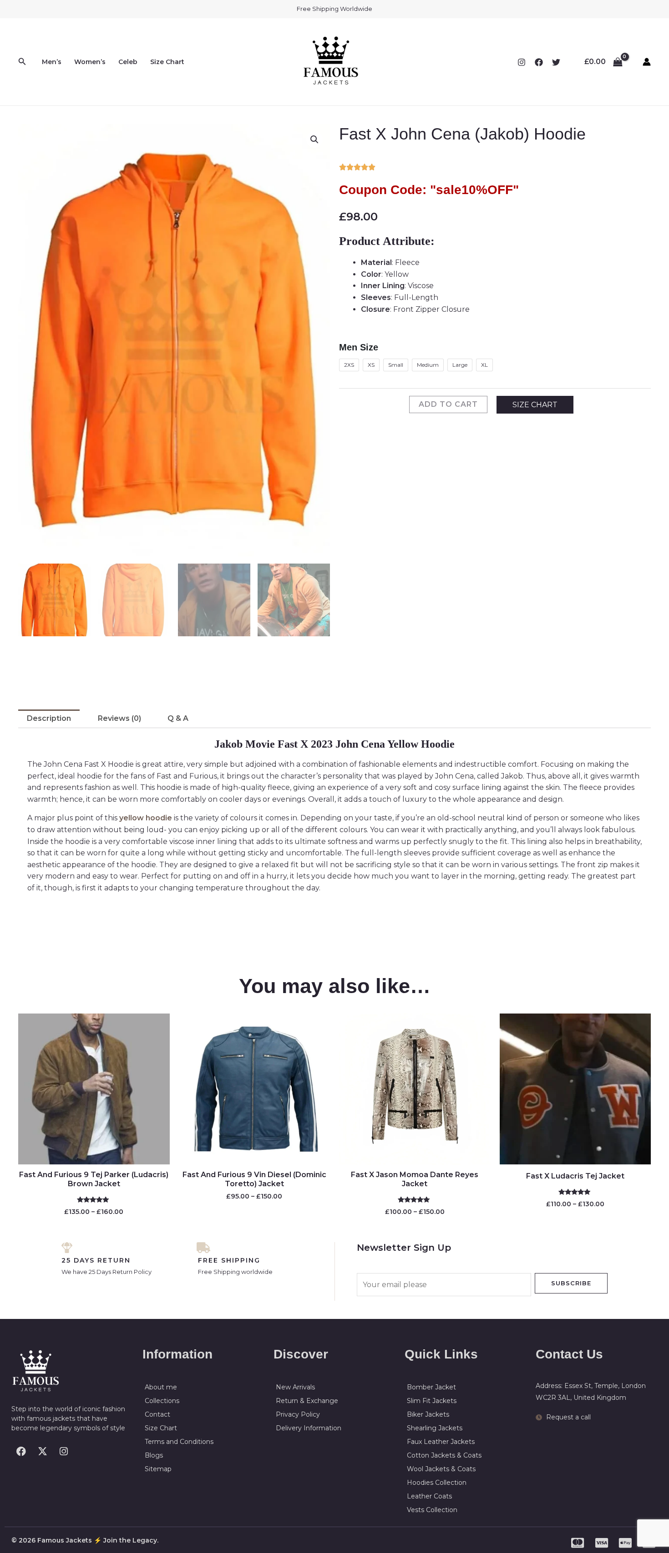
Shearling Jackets (434, 1428)
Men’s (51, 62)
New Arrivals (295, 1387)
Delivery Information (308, 1428)
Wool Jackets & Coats (441, 1469)
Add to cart (448, 404)
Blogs (154, 1455)
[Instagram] (521, 62)
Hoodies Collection (436, 1482)
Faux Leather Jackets (441, 1442)
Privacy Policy (298, 1414)
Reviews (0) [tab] (119, 718)
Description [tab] (49, 718)
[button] (22, 62)
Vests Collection (432, 1510)
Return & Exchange (307, 1401)
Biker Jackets (428, 1414)
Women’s (90, 62)
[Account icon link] (647, 62)
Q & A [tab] (177, 718)
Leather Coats (429, 1496)
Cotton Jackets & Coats (444, 1455)
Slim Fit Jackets (431, 1401)
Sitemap (158, 1469)
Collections (162, 1401)
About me (161, 1387)
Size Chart (167, 62)
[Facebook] (539, 62)
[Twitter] (556, 62)
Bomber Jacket (431, 1387)
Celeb (127, 62)
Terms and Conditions (179, 1442)
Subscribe (571, 1283)
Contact (157, 1414)
